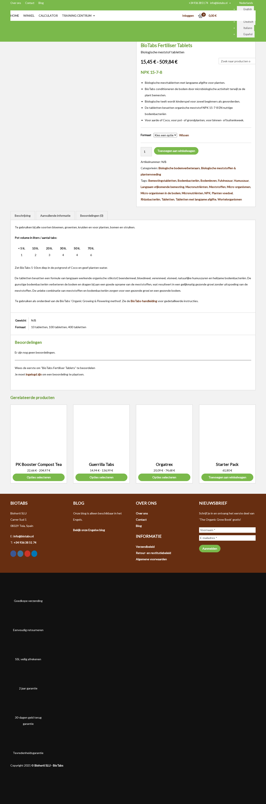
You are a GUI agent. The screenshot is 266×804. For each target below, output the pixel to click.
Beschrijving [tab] (23, 215)
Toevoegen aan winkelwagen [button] (227, 477)
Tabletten (167, 199)
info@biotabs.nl (219, 3)
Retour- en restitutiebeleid (153, 553)
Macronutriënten (197, 187)
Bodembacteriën (188, 180)
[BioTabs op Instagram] (20, 553)
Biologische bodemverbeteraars (179, 168)
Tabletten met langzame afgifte (196, 199)
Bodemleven (209, 180)
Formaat (146, 135)
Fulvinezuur (225, 180)
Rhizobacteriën (150, 199)
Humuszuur (241, 180)
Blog (41, 3)
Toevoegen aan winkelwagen (176, 151)
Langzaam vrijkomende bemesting (162, 187)
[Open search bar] (221, 55)
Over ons (15, 3)
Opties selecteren (39, 477)
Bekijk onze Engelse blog (89, 530)
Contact (29, 3)
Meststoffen (217, 187)
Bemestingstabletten (162, 180)
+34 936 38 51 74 (198, 3)
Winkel (28, 15)
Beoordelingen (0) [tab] (91, 215)
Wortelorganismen (230, 199)
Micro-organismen (238, 187)
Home (14, 15)
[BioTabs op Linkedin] (34, 553)
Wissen (184, 135)
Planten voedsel (222, 193)
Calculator (48, 15)
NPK (207, 193)
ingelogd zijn (34, 374)
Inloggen (188, 15)
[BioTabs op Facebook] (13, 553)
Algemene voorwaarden (151, 559)
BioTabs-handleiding (144, 301)
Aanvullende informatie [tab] (55, 215)
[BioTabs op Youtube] (27, 553)
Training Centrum (76, 15)
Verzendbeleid (145, 546)
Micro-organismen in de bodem (161, 193)
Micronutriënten (192, 193)
